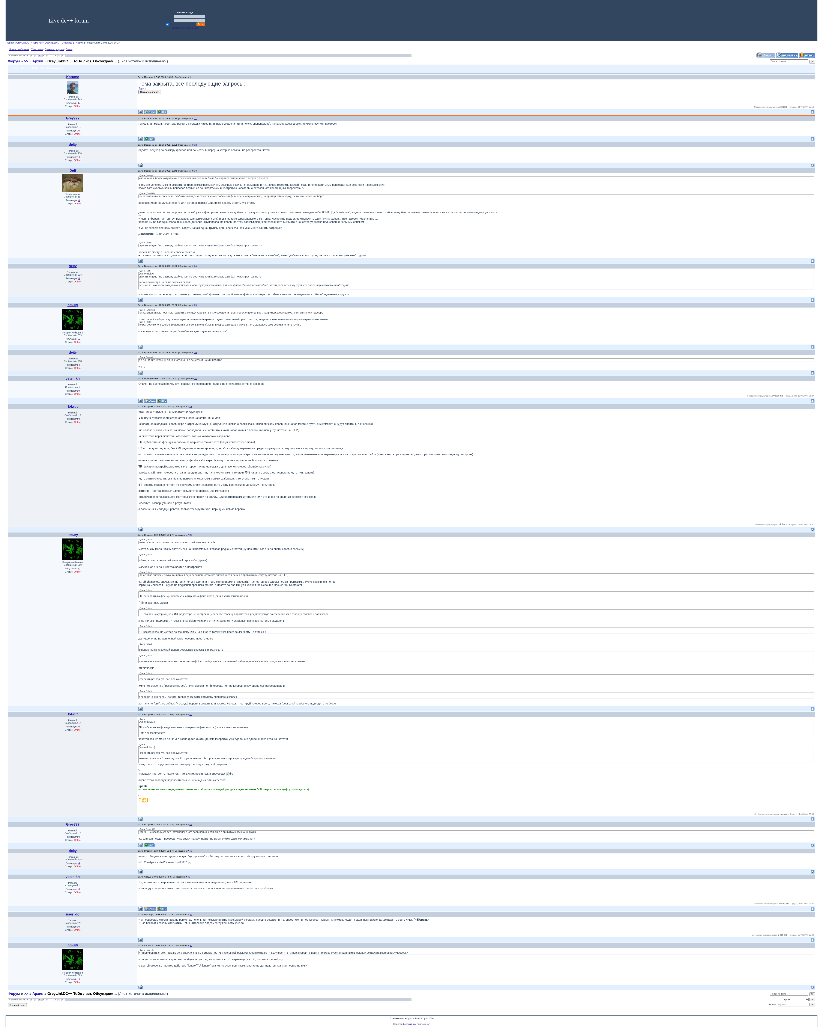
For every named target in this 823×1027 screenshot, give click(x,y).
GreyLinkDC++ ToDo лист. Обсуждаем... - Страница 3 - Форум (50, 42)
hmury (73, 305)
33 (195, 171)
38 (190, 406)
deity (73, 144)
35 (195, 305)
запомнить (175, 24)
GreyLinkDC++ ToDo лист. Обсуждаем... (82, 61)
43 (189, 877)
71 (59, 56)
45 (191, 945)
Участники (37, 49)
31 (195, 118)
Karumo (72, 77)
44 (191, 914)
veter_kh (73, 378)
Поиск (69, 49)
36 (195, 352)
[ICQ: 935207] (162, 401)
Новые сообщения (19, 49)
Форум (14, 61)
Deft (72, 170)
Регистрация (192, 28)
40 (190, 714)
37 (195, 378)
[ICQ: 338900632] (149, 139)
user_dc (72, 914)
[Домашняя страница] (150, 401)
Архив (37, 61)
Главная (10, 42)
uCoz (427, 1024)
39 (190, 535)
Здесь (142, 88)
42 (190, 851)
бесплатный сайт (412, 1024)
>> (26, 61)
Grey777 (73, 118)
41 (190, 824)
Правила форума (54, 49)
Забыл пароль (178, 28)
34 (195, 266)
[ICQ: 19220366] (162, 112)
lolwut (73, 406)
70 (55, 56)
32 (195, 145)
